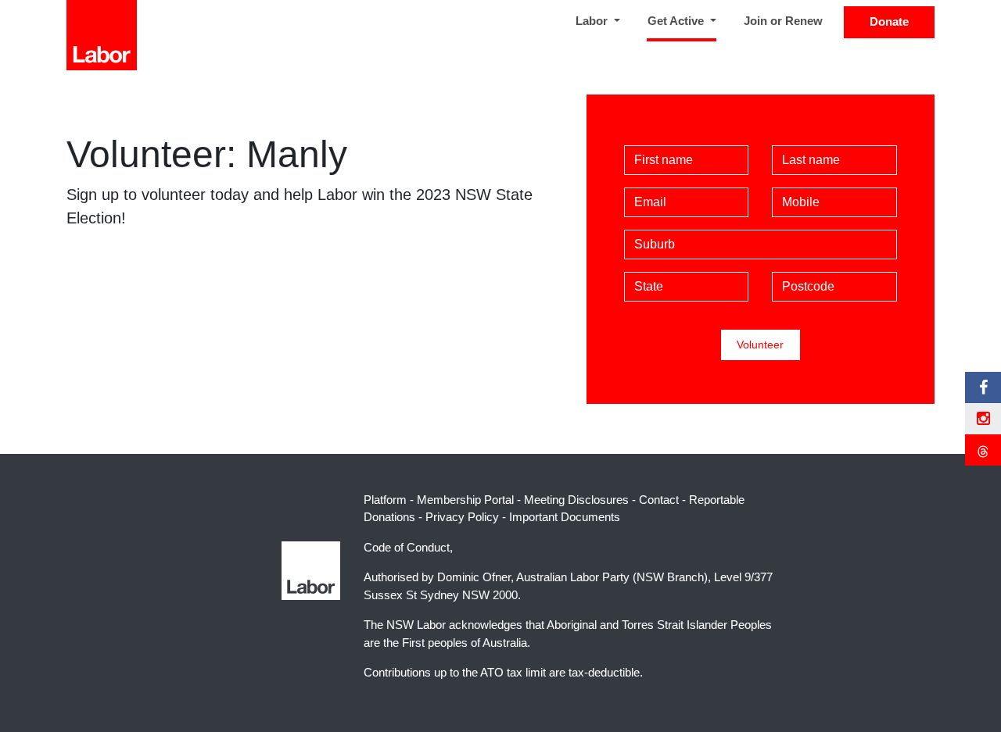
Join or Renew (783, 20)
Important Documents (564, 516)
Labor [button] (593, 20)
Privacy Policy (462, 516)
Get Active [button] (685, 20)
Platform (385, 499)
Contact (659, 499)
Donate (889, 21)
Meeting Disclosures (576, 499)
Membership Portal (465, 499)
